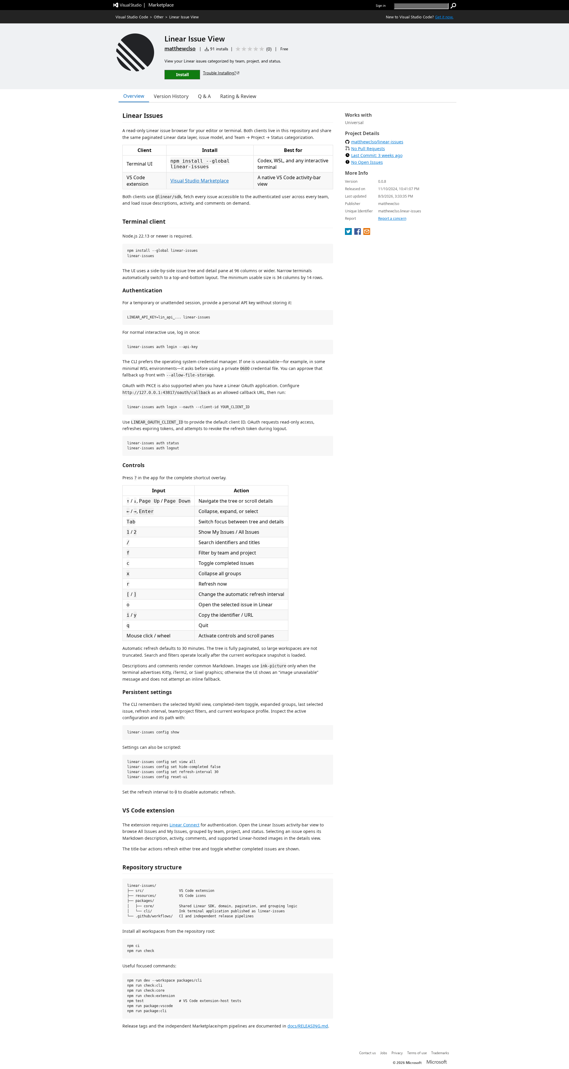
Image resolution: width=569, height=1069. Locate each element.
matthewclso (180, 48)
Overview (133, 96)
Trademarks (440, 1052)
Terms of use (417, 1052)
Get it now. (444, 16)
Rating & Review (238, 96)
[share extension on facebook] (358, 233)
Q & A (204, 96)
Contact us (367, 1052)
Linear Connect (184, 825)
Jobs (383, 1052)
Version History (171, 96)
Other (159, 16)
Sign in (381, 5)
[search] (453, 6)
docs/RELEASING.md (307, 1026)
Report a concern (392, 218)
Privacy (397, 1052)
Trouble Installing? (219, 73)
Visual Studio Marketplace (199, 180)
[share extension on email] (367, 233)
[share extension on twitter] (349, 233)
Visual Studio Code (132, 16)
